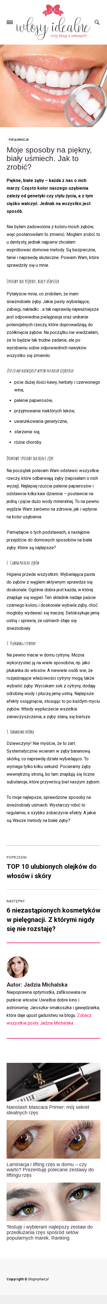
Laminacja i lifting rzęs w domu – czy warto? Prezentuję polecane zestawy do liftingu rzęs (50, 1170)
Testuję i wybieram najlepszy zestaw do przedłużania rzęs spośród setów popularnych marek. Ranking (50, 1232)
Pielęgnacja (19, 139)
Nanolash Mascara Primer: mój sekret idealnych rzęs (48, 1109)
